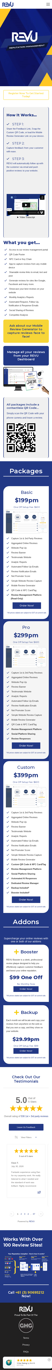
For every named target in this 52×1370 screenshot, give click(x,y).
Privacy (26, 1344)
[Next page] (40, 1214)
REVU (32, 1221)
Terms (26, 1338)
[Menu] (48, 4)
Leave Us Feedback (26, 1127)
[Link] (8, 4)
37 (34, 1214)
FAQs (26, 1351)
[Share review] (39, 1193)
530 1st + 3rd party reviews (34, 1116)
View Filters (26, 1137)
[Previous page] (11, 1214)
